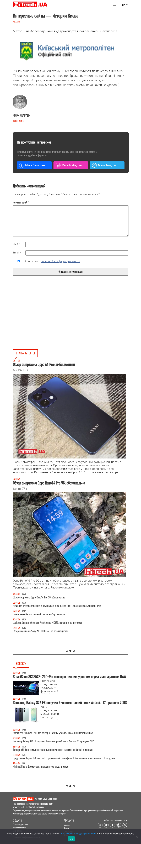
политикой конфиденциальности (60, 261)
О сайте (17, 821)
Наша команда (19, 827)
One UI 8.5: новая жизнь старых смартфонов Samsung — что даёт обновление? (53, 606)
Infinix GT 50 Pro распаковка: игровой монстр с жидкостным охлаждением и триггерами (57, 623)
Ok (71, 838)
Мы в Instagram (72, 165)
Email (17, 252)
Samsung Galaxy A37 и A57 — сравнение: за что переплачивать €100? (48, 631)
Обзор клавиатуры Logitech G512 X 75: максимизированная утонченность (49, 614)
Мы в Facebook (35, 165)
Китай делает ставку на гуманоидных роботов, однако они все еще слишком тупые (55, 733)
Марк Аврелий (21, 116)
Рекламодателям (20, 824)
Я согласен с (52, 261)
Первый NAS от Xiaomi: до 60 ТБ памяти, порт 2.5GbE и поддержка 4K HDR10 (51, 750)
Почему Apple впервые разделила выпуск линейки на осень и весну (47, 758)
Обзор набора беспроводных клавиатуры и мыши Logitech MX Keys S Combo (51, 597)
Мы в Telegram (107, 165)
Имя (16, 243)
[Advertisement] (44, 320)
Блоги (66, 828)
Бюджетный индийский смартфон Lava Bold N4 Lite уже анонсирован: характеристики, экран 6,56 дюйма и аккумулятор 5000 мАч (66, 768)
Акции (66, 825)
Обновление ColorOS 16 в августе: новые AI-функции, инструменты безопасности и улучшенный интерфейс (66, 741)
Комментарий (21, 202)
